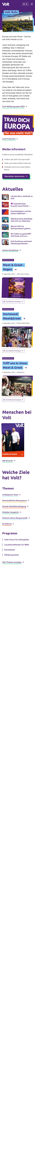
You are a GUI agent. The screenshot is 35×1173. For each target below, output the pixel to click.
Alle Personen (7, 461)
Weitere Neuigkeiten (10, 250)
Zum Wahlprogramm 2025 (13, 106)
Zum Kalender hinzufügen (13, 301)
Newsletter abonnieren (14, 176)
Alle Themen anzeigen (12, 562)
